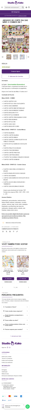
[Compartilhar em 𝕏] (6, 231)
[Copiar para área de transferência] (17, 231)
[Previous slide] (3, 56)
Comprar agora (8, 281)
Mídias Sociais (5, 373)
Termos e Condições (7, 358)
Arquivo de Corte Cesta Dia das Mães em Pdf (8, 271)
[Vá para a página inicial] (15, 2)
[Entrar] (26, 7)
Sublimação (4, 371)
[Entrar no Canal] (22, 15)
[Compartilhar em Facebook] (3, 231)
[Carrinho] (29, 7)
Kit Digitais (4, 369)
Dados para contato (6, 356)
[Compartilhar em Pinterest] (13, 231)
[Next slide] (28, 56)
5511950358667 (7, 383)
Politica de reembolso (7, 362)
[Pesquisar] (22, 7)
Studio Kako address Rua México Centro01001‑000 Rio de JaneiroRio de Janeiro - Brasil (9, 386)
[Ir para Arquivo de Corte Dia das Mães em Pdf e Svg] (23, 262)
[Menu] (2, 7)
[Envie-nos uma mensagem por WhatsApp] (28, 406)
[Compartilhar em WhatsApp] (10, 231)
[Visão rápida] (4, 261)
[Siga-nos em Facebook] (9, 347)
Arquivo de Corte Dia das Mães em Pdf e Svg (22, 271)
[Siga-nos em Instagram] (7, 347)
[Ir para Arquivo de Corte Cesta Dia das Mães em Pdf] (8, 262)
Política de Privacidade (7, 360)
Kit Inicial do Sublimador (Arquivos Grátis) (12, 375)
